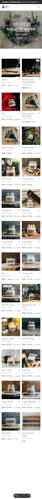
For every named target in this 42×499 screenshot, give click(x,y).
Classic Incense (8, 148)
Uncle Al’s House (8, 305)
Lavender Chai (27, 273)
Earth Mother (6, 179)
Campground (6, 210)
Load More (21, 450)
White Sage (26, 370)
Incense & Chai (7, 402)
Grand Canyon (27, 242)
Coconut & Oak (7, 242)
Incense (5, 80)
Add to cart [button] (4, 279)
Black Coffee (6, 370)
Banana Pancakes (8, 339)
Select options (5, 85)
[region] (21, 30)
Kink (3, 114)
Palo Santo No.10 (28, 179)
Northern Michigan (29, 148)
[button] (15, 47)
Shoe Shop (26, 210)
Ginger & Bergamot (29, 402)
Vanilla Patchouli (28, 339)
